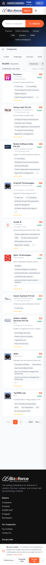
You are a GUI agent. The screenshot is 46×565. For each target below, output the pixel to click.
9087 (30, 422)
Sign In (27, 10)
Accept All (34, 560)
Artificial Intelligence (23, 40)
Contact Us (6, 533)
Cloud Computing (21, 31)
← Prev (7, 422)
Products (6, 506)
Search (36, 23)
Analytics (22, 35)
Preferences (8, 560)
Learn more (17, 555)
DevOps (36, 31)
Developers (7, 518)
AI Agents (6, 514)
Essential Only (22, 560)
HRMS (32, 35)
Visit (38, 3)
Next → (38, 422)
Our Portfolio (7, 529)
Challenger (18, 57)
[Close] (42, 560)
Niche (40, 57)
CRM (13, 35)
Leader (6, 57)
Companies (7, 502)
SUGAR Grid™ (7, 510)
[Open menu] (35, 10)
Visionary (29, 57)
